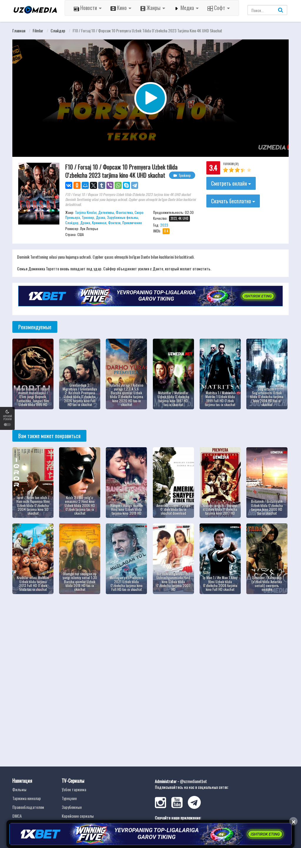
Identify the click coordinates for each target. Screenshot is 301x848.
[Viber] (109, 185)
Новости (88, 7)
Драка (100, 217)
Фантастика (124, 212)
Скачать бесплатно (231, 201)
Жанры (154, 7)
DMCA (17, 816)
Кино (122, 7)
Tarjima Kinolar (85, 212)
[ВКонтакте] (68, 185)
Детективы (106, 212)
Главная (18, 30)
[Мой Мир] (85, 185)
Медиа (187, 7)
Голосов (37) (230, 164)
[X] (93, 185)
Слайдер (58, 30)
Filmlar (38, 30)
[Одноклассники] (77, 185)
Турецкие (69, 798)
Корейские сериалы (78, 816)
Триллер (88, 217)
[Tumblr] (101, 185)
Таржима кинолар (26, 798)
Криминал (99, 222)
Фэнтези (114, 222)
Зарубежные (72, 807)
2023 (164, 224)
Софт (219, 7)
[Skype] (126, 185)
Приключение (132, 222)
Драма (85, 222)
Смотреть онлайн (229, 183)
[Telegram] (134, 185)
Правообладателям (28, 807)
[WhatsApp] (118, 185)
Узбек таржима (74, 789)
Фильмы (19, 789)
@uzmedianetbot (193, 781)
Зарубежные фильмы (122, 217)
